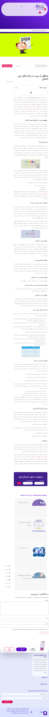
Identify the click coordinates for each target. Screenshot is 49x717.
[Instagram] (18, 66)
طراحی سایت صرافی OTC (23, 502)
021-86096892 (39, 9)
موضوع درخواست (29, 480)
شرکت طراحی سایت (23, 548)
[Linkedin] (20, 66)
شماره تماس (41, 480)
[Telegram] (16, 66)
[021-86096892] (45, 9)
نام (47, 617)
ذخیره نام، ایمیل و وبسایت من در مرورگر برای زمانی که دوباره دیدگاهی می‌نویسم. (29, 629)
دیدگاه (46, 600)
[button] (21, 6)
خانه (46, 30)
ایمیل (46, 623)
